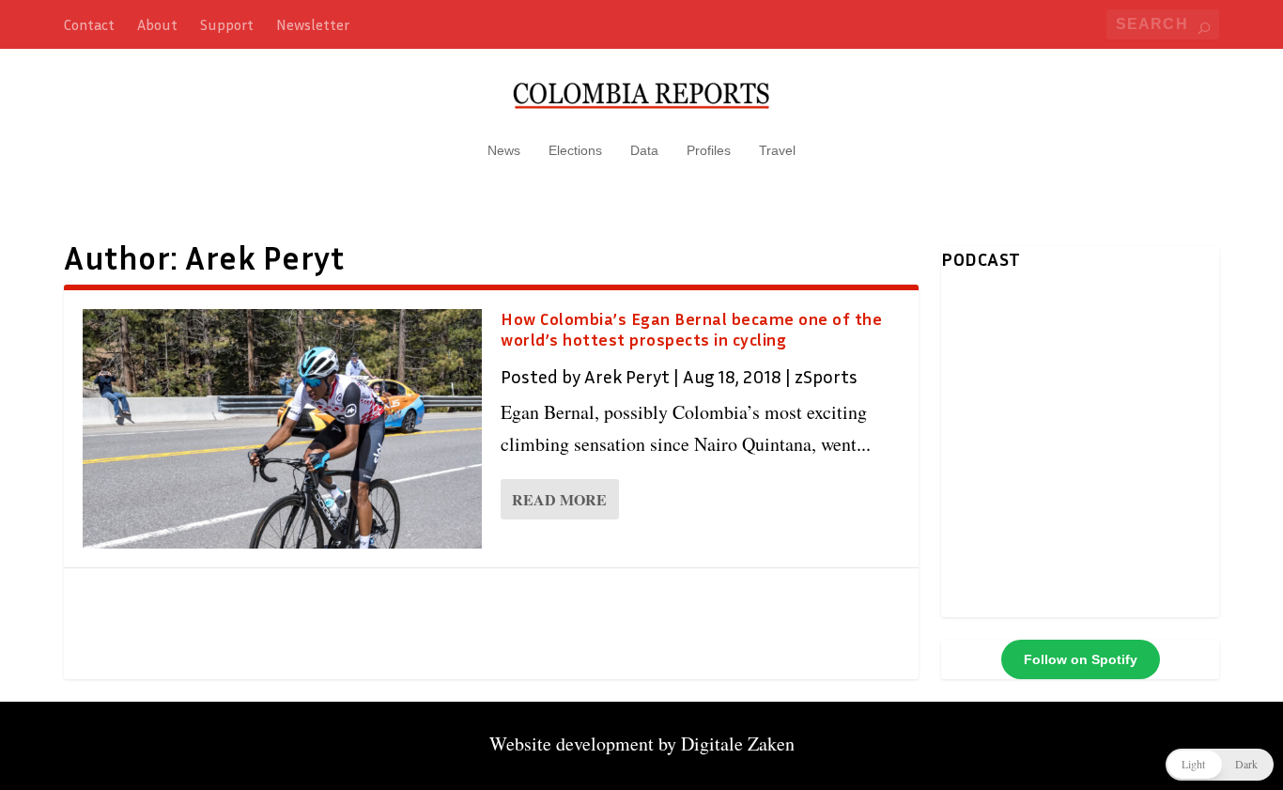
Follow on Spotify (1080, 659)
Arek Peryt (627, 375)
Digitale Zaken (738, 743)
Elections (575, 150)
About (157, 24)
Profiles (709, 150)
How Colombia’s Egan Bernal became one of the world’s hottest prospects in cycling (691, 328)
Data (644, 150)
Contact (89, 24)
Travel (777, 150)
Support (227, 24)
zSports (826, 375)
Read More (559, 499)
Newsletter (312, 24)
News (503, 150)
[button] (1220, 765)
